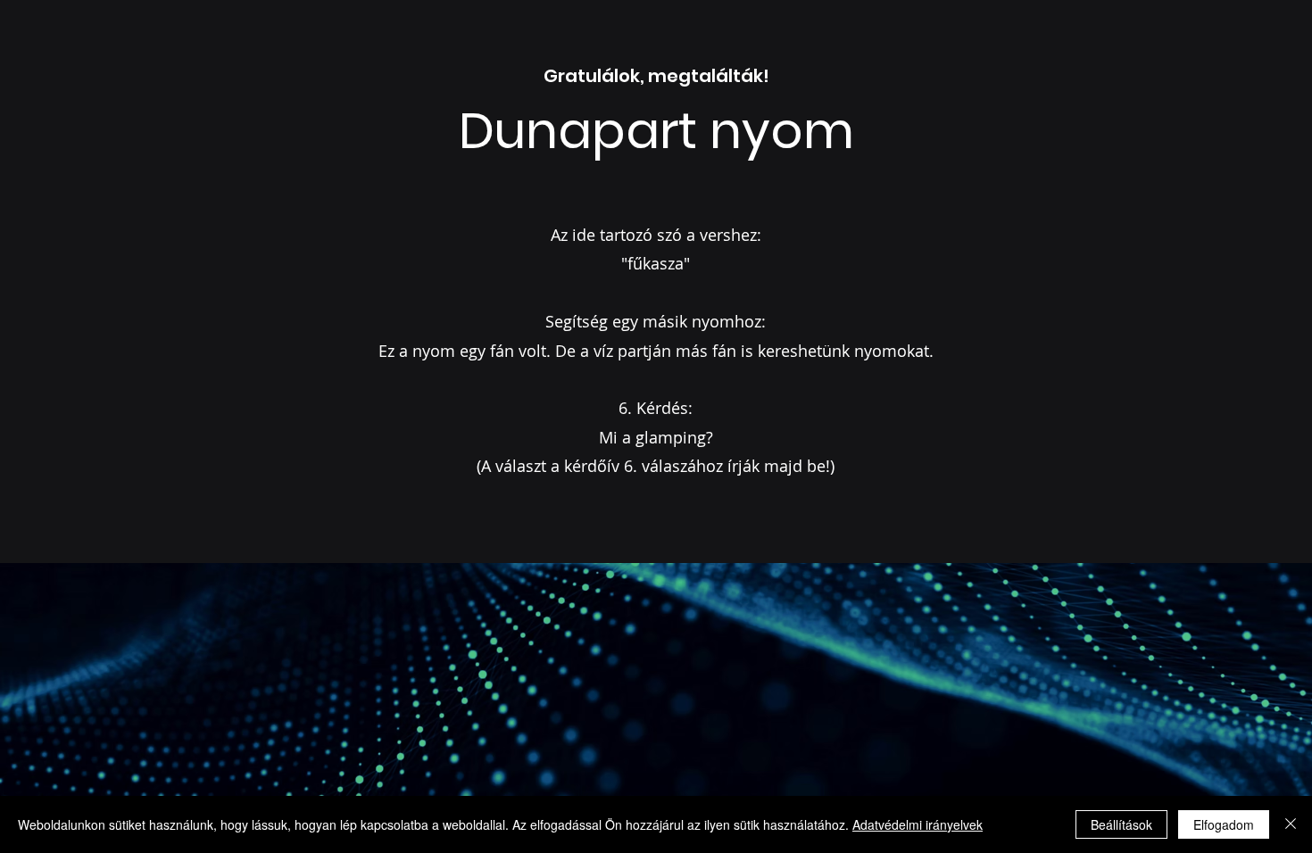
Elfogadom (1223, 824)
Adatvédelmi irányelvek (917, 824)
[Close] (1290, 824)
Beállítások (1121, 824)
